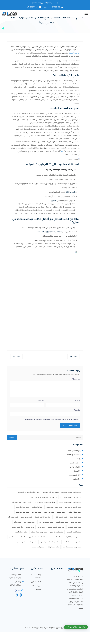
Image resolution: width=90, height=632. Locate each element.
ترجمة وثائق (17, 522)
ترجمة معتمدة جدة (29, 522)
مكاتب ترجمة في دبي (56, 532)
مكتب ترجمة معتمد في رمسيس (27, 542)
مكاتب (75, 479)
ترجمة (76, 471)
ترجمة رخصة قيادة (75, 517)
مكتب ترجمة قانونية (21, 532)
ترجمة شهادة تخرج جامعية (43, 517)
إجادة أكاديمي (74, 463)
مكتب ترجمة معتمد (55, 537)
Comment (76, 379)
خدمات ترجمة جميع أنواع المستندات (49, 232)
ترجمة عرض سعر (26, 517)
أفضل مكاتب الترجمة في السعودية (29, 492)
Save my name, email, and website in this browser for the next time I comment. (51, 419)
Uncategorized (72, 451)
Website (77, 410)
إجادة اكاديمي (73, 467)
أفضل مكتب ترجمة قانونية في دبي (44, 502)
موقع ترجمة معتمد (38, 547)
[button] (76, 627)
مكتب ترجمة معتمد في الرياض (49, 542)
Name (41, 401)
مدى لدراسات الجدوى (36, 587)
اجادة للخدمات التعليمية (36, 576)
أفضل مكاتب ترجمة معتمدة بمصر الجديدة (44, 497)
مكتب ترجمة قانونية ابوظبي (72, 537)
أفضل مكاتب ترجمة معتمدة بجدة (70, 497)
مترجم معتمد (30, 527)
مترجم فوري (41, 527)
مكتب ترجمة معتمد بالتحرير (37, 537)
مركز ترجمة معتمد (17, 527)
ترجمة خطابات (36, 512)
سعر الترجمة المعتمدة (74, 527)
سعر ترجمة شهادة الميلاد (56, 527)
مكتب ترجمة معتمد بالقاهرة (17, 537)
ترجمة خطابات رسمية (22, 512)
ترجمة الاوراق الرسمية (22, 507)
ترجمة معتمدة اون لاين (46, 522)
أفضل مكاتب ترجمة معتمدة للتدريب (70, 502)
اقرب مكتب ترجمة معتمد (54, 507)
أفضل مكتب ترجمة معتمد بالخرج (20, 502)
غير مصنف (72, 475)
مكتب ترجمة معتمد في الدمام (72, 542)
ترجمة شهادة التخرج (61, 517)
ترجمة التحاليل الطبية (74, 512)
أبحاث (77, 459)
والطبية (53, 201)
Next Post (73, 356)
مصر (45, 7)
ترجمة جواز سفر (49, 512)
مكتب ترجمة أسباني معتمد (39, 532)
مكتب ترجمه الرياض (53, 547)
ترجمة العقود (61, 512)
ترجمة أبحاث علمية (37, 507)
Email (77, 401)
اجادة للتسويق (36, 582)
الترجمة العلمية (74, 53)
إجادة (62, 151)
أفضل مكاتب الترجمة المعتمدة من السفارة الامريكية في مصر (62, 492)
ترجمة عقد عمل (76, 522)
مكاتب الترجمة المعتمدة (74, 532)
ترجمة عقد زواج (13, 517)
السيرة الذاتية (70, 192)
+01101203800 (56, 7)
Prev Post (16, 356)
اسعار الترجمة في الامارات (73, 507)
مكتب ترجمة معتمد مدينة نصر (72, 547)
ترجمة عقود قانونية (62, 522)
